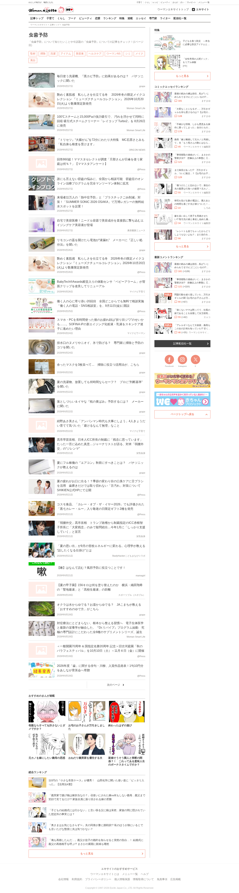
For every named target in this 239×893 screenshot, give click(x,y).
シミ (128, 53)
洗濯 (53, 53)
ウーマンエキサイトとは (104, 873)
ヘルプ (145, 873)
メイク (139, 53)
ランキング (109, 18)
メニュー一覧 (203, 2)
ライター (165, 18)
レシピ (155, 2)
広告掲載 (175, 879)
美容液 (80, 53)
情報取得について (143, 879)
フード (72, 18)
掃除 (43, 53)
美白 (32, 60)
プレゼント (191, 2)
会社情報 (63, 879)
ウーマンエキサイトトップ (173, 9)
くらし (147, 2)
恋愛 (97, 18)
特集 (122, 18)
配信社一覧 (180, 18)
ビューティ (165, 2)
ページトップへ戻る (182, 414)
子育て (139, 2)
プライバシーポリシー (98, 879)
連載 (130, 18)
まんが (175, 2)
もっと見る (86, 853)
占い (182, 2)
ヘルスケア (95, 53)
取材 (32, 53)
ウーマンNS (113, 53)
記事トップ (37, 18)
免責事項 (162, 879)
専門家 (153, 18)
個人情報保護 (122, 879)
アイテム (65, 53)
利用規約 (77, 879)
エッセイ (141, 18)
